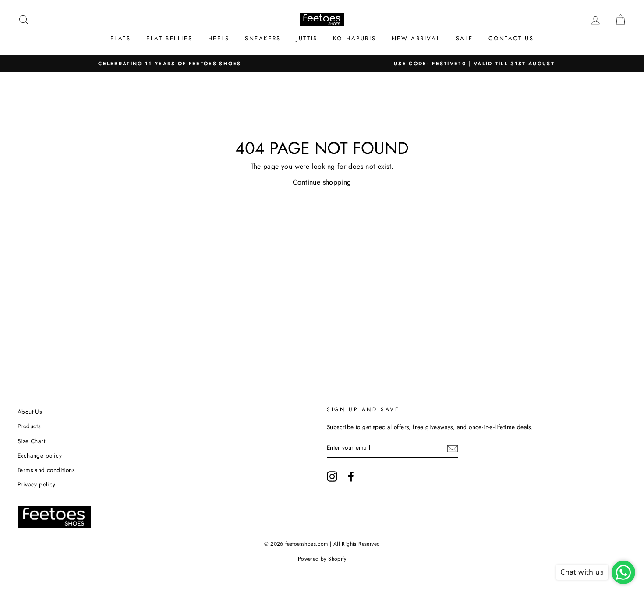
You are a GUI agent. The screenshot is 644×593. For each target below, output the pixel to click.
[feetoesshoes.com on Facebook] (351, 476)
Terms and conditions (46, 469)
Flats (120, 38)
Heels (219, 38)
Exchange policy (40, 455)
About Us (30, 411)
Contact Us (511, 38)
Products (29, 426)
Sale (464, 38)
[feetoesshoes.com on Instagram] (332, 476)
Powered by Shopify (322, 559)
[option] (170, 64)
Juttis (307, 38)
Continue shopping (322, 182)
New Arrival (416, 38)
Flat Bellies (169, 38)
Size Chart (31, 441)
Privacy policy (37, 484)
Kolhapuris (354, 38)
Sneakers (263, 38)
